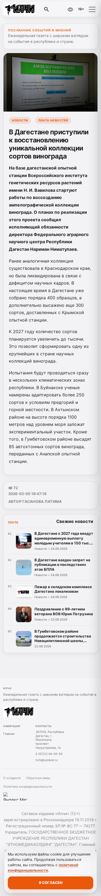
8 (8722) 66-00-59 (49, 754)
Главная (9, 734)
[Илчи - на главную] (26, 9)
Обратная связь (38, 778)
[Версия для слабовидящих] (70, 9)
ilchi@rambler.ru (47, 760)
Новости (20, 120)
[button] (92, 9)
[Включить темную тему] (59, 9)
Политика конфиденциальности (27, 786)
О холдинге (12, 778)
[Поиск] (46, 9)
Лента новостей (53, 120)
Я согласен (50, 882)
